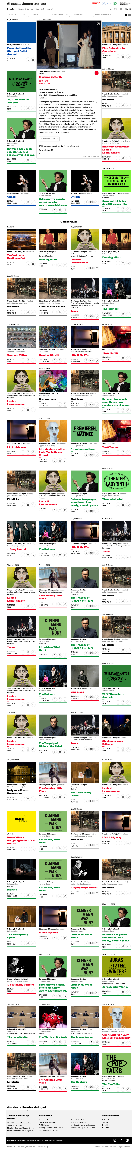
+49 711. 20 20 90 (15, 1125)
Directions (106, 1125)
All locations (78, 15)
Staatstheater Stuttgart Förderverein (125, 3)
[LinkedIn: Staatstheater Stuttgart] (127, 1140)
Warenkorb (121, 9)
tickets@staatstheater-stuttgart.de (20, 1131)
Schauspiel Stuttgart (115, 3)
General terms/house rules (24, 1147)
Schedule (11, 9)
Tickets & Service (25, 9)
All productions (57, 15)
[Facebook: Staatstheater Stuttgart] (121, 1140)
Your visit (40, 9)
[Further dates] (33, 59)
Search (111, 9)
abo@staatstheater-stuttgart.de (83, 1125)
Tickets (128, 56)
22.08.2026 (12, 15)
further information (49, 139)
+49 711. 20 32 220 (79, 1122)
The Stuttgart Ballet (107, 3)
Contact (115, 9)
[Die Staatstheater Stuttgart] (26, 3)
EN (130, 9)
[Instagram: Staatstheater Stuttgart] (114, 1140)
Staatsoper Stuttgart (96, 3)
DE (126, 9)
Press (9, 1147)
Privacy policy (43, 1147)
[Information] (96, 73)
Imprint (50, 9)
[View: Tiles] (126, 15)
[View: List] (129, 15)
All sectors (34, 15)
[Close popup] (98, 24)
